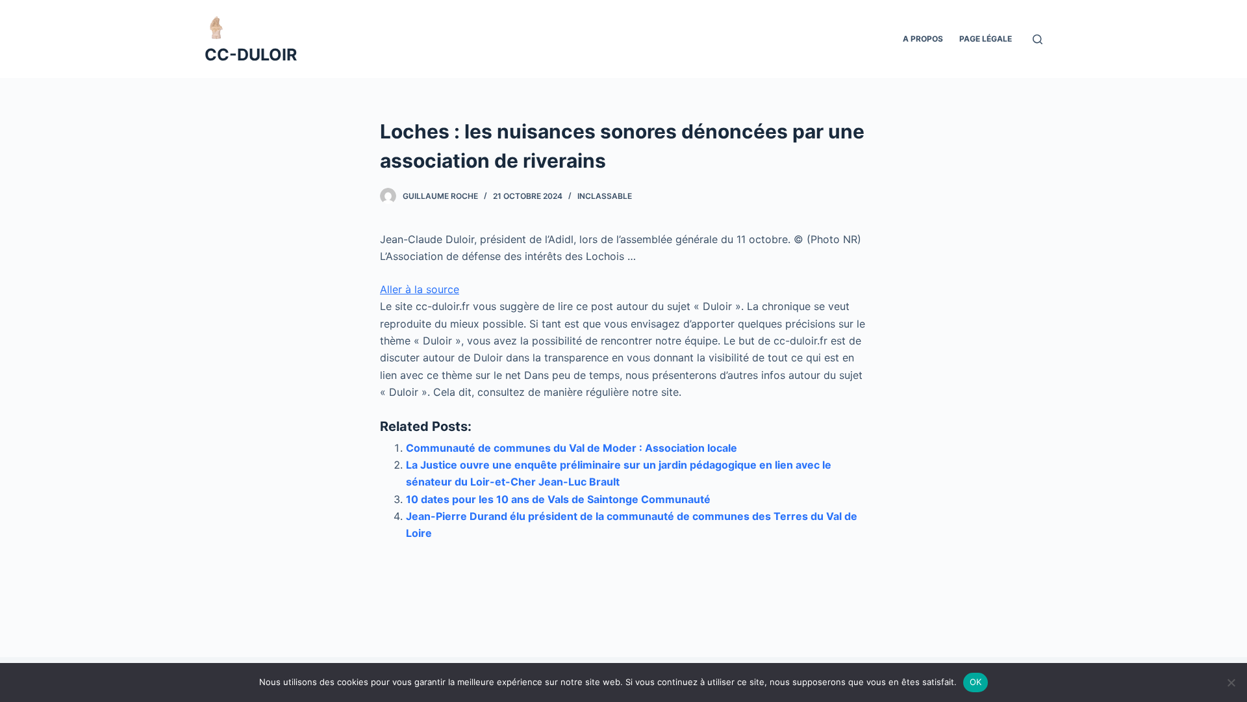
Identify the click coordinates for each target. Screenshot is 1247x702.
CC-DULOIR (251, 54)
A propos (923, 39)
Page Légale (985, 39)
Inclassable (604, 196)
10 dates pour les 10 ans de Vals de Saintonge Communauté (558, 499)
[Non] (1230, 682)
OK (976, 682)
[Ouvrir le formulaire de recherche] (1037, 39)
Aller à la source (419, 289)
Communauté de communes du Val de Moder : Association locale (571, 447)
